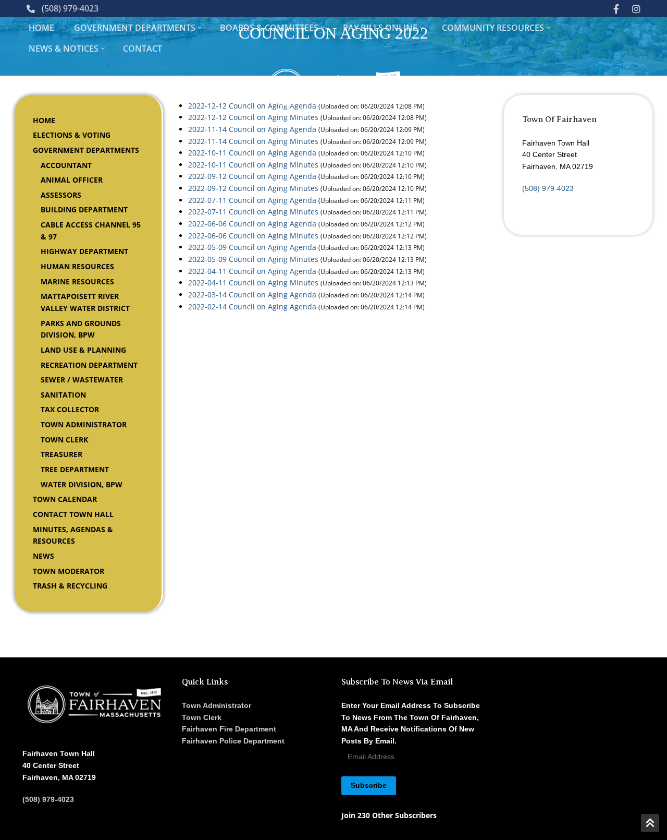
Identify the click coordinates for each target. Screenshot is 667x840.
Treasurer (61, 454)
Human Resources (77, 266)
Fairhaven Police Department (233, 741)
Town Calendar (65, 499)
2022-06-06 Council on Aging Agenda (252, 224)
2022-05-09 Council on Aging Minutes (253, 259)
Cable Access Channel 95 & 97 (91, 231)
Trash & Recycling (70, 586)
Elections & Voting (71, 135)
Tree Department (75, 469)
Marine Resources (77, 281)
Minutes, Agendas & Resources (73, 535)
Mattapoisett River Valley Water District (85, 302)
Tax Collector (70, 409)
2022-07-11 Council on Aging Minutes (253, 212)
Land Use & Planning (83, 350)
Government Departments (86, 150)
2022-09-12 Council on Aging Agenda (252, 176)
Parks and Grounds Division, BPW (81, 329)
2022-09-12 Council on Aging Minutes (253, 188)
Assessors (61, 195)
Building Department (84, 209)
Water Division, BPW (81, 484)
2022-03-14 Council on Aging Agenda (252, 294)
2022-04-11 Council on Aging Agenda (252, 271)
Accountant (66, 165)
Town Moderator (68, 571)
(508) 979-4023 (70, 8)
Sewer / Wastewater (82, 380)
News (43, 556)
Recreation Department (89, 365)
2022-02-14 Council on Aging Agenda (252, 306)
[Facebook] (616, 8)
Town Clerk (64, 440)
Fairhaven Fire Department (229, 729)
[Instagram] (636, 8)
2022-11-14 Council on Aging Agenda (252, 129)
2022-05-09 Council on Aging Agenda (252, 247)
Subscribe (369, 785)
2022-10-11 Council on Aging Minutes (253, 165)
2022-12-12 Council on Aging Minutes (253, 117)
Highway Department (84, 251)
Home (44, 120)
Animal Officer (72, 180)
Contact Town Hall (73, 514)
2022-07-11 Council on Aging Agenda (252, 200)
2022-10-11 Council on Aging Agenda (252, 153)
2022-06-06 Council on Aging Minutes (253, 236)
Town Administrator (84, 424)
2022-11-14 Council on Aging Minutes (253, 141)
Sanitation (63, 395)
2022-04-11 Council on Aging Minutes (253, 282)
